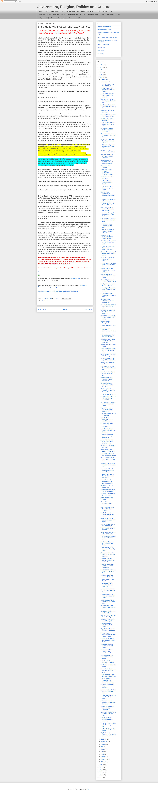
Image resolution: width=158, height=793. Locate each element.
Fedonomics (90, 11)
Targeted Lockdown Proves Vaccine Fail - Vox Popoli (107, 384)
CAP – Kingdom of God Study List (107, 37)
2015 (101, 777)
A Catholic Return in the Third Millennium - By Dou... (107, 124)
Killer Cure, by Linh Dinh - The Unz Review (108, 524)
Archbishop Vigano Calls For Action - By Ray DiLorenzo (108, 340)
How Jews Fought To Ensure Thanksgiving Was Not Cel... (107, 209)
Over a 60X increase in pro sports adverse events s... (107, 503)
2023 (101, 72)
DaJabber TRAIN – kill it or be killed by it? (107, 620)
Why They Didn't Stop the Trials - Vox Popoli (108, 616)
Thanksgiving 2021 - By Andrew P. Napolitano (107, 204)
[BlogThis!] (65, 298)
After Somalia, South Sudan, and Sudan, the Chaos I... (108, 430)
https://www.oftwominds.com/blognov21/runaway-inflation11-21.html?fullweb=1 (58, 291)
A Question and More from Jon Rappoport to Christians (108, 702)
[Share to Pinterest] (70, 298)
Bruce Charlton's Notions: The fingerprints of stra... (108, 670)
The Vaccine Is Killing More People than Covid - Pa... (107, 585)
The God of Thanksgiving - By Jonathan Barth (108, 199)
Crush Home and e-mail (104, 29)
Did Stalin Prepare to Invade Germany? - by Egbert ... (108, 520)
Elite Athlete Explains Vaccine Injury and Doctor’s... (107, 645)
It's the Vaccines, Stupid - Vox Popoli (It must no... (108, 675)
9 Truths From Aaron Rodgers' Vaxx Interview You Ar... (107, 651)
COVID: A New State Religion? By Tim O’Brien (106, 225)
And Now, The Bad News (108, 394)
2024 (101, 69)
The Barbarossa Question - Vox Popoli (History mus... (108, 514)
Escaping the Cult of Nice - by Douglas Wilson (108, 115)
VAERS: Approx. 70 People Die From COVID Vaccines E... (107, 680)
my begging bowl (75, 278)
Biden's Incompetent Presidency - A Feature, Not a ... (108, 295)
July (102, 746)
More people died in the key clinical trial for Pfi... (108, 359)
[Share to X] (66, 298)
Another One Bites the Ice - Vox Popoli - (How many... (108, 697)
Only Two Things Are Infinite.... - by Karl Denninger (107, 156)
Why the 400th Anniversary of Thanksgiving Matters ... (107, 194)
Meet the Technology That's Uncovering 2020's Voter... (107, 129)
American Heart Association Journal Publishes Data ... (107, 236)
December (104, 79)
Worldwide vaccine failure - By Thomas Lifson (108, 532)
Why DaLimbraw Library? (104, 26)
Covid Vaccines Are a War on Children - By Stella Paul (108, 220)
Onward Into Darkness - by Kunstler (107, 363)
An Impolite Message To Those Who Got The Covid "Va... (108, 214)
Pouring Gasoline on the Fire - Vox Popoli (108, 284)
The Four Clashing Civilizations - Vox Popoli (106, 182)
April (102, 754)
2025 (101, 67)
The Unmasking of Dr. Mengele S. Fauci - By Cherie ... (108, 549)
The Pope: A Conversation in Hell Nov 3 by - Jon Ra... (108, 725)
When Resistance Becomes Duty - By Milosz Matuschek (107, 161)
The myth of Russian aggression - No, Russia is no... (107, 436)
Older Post (88, 309)
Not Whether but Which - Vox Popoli (108, 111)
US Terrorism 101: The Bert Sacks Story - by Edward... (107, 141)
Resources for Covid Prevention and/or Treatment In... (106, 379)
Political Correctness (72, 11)
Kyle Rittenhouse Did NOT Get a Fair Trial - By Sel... (108, 306)
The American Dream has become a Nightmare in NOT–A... (108, 537)
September (104, 741)
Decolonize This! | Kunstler (106, 166)
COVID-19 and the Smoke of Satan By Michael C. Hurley (108, 317)
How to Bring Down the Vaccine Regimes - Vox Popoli (108, 276)
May (102, 751)
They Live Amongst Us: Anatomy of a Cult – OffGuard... (107, 231)
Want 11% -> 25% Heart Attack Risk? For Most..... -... (107, 259)
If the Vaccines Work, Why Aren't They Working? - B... (108, 264)
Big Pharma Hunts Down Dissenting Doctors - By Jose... (108, 106)
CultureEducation (93, 14)
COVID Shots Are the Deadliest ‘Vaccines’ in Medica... (108, 270)
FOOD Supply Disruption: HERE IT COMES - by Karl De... (108, 289)
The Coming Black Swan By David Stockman (108, 335)
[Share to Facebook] (68, 298)
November (104, 82)
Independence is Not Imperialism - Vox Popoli (107, 657)
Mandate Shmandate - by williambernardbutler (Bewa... (108, 404)
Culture (104, 11)
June (102, 749)
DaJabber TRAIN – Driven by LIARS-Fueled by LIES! (108, 242)
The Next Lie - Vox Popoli (108, 325)
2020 (101, 765)
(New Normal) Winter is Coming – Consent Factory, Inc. (107, 565)
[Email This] (63, 298)
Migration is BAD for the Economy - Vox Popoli (108, 629)
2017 (101, 772)
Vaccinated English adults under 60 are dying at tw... (108, 350)
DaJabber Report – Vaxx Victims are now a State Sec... (108, 465)
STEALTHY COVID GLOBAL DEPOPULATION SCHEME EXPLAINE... (108, 172)
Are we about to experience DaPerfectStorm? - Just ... (108, 330)
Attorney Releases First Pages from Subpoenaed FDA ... (107, 248)
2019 (101, 767)
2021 (101, 77)
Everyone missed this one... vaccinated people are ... (107, 424)
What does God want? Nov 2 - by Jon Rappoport (107, 708)
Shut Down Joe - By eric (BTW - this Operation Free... (108, 590)
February (104, 759)
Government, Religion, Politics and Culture (73, 7)
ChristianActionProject (74, 14)
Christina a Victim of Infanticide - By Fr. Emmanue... (107, 625)
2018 (101, 770)
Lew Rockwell (101, 47)
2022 (101, 74)
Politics (41, 11)
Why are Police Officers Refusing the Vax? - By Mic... (108, 101)
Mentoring (56, 14)
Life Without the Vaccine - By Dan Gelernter (108, 612)
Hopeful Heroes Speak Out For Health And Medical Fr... (107, 409)
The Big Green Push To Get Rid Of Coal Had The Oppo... (107, 476)
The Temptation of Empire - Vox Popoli (108, 414)
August (103, 744)
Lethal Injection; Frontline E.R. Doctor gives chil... (108, 355)
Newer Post (42, 309)
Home (65, 309)
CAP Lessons (72, 18)
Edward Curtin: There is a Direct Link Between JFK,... (108, 571)
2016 (101, 774)
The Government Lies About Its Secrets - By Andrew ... (108, 596)
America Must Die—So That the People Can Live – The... (107, 470)
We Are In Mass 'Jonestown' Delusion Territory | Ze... (107, 300)
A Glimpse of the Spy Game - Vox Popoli (107, 576)
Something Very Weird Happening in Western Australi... (108, 685)
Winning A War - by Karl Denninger (107, 119)
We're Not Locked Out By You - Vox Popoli (108, 494)
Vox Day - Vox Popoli (103, 44)
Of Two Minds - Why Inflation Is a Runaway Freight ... (108, 89)
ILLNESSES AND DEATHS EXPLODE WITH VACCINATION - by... (108, 398)
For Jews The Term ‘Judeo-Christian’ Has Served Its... (107, 560)
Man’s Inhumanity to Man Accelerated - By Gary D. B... (108, 459)
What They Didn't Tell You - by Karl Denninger (108, 490)
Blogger (88, 789)
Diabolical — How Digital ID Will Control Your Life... (108, 373)
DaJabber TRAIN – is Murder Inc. (107, 486)
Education (42, 14)
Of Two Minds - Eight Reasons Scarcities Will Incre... (108, 607)
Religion (41, 18)
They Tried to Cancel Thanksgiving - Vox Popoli (107, 188)
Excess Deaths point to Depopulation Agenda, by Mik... (108, 640)
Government (55, 11)
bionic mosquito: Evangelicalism (106, 322)
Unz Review (100, 50)
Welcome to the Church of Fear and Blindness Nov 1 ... (108, 713)
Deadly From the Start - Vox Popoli (107, 177)
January (103, 761)
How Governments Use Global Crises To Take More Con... (108, 554)
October (103, 739)
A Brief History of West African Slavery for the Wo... (108, 601)
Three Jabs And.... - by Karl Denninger (107, 84)
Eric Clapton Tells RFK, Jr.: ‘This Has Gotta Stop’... (107, 543)
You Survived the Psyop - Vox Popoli (108, 446)
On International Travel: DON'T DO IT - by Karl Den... (108, 135)
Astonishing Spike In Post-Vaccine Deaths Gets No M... (108, 691)
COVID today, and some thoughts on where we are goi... (108, 311)
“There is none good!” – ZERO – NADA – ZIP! (107, 450)
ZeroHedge (100, 53)
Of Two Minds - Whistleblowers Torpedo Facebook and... (108, 634)
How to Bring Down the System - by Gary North (108, 280)
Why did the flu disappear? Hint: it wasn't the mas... (107, 419)
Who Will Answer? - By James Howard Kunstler (108, 454)
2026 (101, 64)
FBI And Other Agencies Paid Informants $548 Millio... (107, 146)
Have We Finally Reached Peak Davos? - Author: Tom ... (108, 253)
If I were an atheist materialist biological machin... (107, 719)
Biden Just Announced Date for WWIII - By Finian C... (107, 95)
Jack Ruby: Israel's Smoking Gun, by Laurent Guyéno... (107, 481)
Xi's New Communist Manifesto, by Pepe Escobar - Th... (107, 441)
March (103, 756)
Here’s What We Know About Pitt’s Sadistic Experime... (107, 509)
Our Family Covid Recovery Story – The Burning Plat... (108, 390)
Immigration (110, 14)
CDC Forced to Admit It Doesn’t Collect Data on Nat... (108, 368)
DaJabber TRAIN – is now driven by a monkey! (108, 661)
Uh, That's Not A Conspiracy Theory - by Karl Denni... (108, 734)
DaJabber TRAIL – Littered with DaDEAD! (108, 151)
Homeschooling (56, 18)
